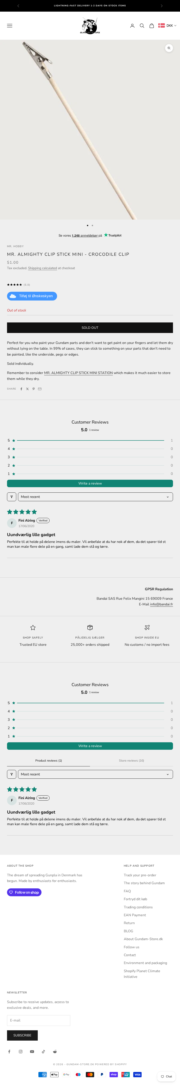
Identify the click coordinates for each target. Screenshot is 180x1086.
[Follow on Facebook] (9, 1051)
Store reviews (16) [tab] (131, 761)
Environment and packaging (145, 963)
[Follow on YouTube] (32, 1051)
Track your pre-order (140, 875)
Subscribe (22, 1035)
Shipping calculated (42, 268)
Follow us (131, 947)
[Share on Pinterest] (33, 389)
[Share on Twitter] (27, 389)
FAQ (127, 891)
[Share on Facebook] (21, 389)
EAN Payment (135, 915)
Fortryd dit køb (135, 899)
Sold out (90, 328)
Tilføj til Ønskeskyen (36, 296)
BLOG (128, 931)
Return (129, 923)
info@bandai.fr (161, 604)
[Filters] (11, 496)
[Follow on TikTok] (43, 1051)
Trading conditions (138, 907)
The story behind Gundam (144, 883)
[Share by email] (39, 389)
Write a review (90, 483)
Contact (130, 955)
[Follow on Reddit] (55, 1051)
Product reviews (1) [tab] (48, 761)
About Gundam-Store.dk (143, 939)
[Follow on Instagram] (20, 1051)
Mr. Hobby (15, 246)
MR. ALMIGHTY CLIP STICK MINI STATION (78, 372)
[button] (90, 440)
